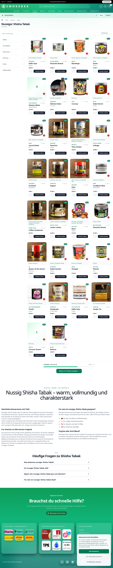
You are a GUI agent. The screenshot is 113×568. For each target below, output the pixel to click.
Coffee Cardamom (36, 230)
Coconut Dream (35, 349)
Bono (74, 229)
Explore (108, 15)
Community (94, 11)
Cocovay (75, 104)
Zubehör (51, 11)
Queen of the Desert (37, 269)
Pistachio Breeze (56, 63)
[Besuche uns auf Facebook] (67, 562)
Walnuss (43, 414)
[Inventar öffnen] (105, 6)
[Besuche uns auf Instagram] (62, 562)
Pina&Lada (54, 309)
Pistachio (53, 145)
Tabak (34, 11)
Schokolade (47, 439)
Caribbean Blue (99, 186)
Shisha (17, 11)
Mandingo (76, 63)
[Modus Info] (96, 15)
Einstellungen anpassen (94, 562)
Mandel (7, 417)
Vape (60, 11)
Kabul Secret (98, 104)
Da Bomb (32, 186)
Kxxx (73, 187)
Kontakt (81, 530)
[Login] (101, 6)
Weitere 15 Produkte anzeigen (69, 371)
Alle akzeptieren (94, 551)
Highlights (69, 11)
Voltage (96, 145)
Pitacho (96, 269)
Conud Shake (34, 145)
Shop (101, 15)
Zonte (95, 63)
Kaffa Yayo (33, 63)
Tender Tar (97, 309)
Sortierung (104, 33)
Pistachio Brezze (99, 227)
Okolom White (34, 105)
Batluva (53, 349)
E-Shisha (26, 11)
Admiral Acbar (55, 104)
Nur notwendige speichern (94, 556)
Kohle (42, 11)
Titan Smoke (76, 147)
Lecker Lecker (55, 227)
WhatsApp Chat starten (57, 513)
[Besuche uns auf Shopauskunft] (66, 545)
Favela (31, 309)
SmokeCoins (82, 11)
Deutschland (106, 1)
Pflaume (4, 443)
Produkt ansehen (39, 71)
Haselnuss (49, 414)
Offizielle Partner (84, 533)
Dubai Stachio (55, 269)
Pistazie (36, 414)
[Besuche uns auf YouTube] (73, 562)
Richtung (12, 20)
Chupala (75, 269)
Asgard (53, 186)
